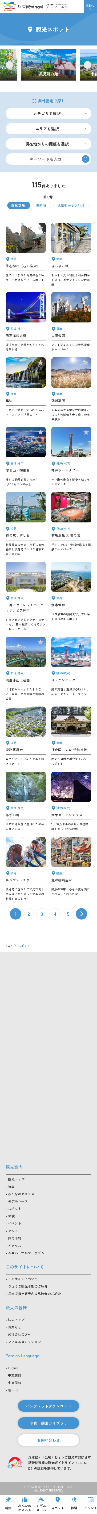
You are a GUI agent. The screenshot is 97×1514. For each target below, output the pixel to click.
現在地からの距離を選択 (47, 144)
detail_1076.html (26, 524)
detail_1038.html (71, 869)
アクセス (14, 1245)
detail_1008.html (71, 456)
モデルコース (18, 1201)
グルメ (13, 1230)
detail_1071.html (26, 736)
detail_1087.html (71, 255)
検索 (85, 159)
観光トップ (16, 1179)
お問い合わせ (48, 1440)
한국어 (13, 1389)
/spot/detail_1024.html (48, 65)
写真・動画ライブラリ (48, 1423)
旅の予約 (14, 1238)
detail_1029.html (71, 801)
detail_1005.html (26, 596)
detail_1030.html (71, 524)
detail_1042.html (71, 736)
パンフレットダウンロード (48, 1406)
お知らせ (14, 1327)
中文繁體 (14, 1375)
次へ (81, 914)
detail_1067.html (26, 869)
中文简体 (14, 1382)
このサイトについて (23, 1279)
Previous (9, 65)
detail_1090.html (71, 389)
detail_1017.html (26, 669)
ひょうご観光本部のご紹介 (28, 1286)
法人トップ (16, 1319)
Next (87, 65)
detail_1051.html (71, 322)
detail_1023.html (26, 801)
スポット (14, 1208)
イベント (14, 1223)
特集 (11, 1186)
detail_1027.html (26, 322)
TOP (9, 945)
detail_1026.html (26, 456)
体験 (11, 1216)
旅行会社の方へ (19, 1334)
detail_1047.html (26, 255)
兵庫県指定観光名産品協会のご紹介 (34, 1293)
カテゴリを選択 (47, 113)
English (13, 1367)
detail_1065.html (71, 596)
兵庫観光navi (23, 6)
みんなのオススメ (21, 1194)
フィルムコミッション (24, 1341)
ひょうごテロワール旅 (57, 6)
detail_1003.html (71, 669)
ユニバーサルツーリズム (26, 1253)
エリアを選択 (47, 128)
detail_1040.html (26, 389)
